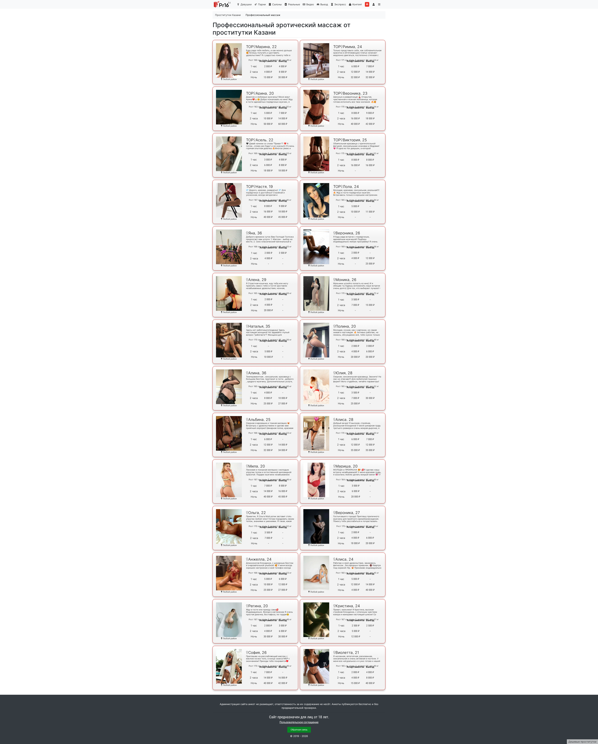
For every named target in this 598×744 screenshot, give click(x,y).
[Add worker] (367, 4)
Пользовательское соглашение (299, 722)
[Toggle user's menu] (373, 4)
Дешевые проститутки (582, 741)
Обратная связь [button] (299, 729)
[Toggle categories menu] (379, 4)
